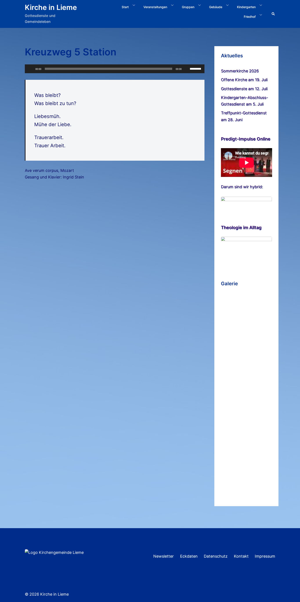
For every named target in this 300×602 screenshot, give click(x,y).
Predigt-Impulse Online (245, 139)
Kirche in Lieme (51, 7)
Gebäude (215, 7)
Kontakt (241, 556)
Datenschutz (216, 556)
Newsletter (163, 556)
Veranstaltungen (155, 7)
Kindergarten (246, 7)
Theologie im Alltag (241, 227)
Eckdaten (189, 556)
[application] (114, 68)
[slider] (196, 68)
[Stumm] (186, 69)
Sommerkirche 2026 (240, 71)
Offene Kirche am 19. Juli (244, 79)
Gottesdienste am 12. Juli (244, 88)
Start (125, 7)
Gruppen (188, 7)
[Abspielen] (30, 69)
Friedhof (250, 16)
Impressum (265, 556)
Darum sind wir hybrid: (242, 186)
